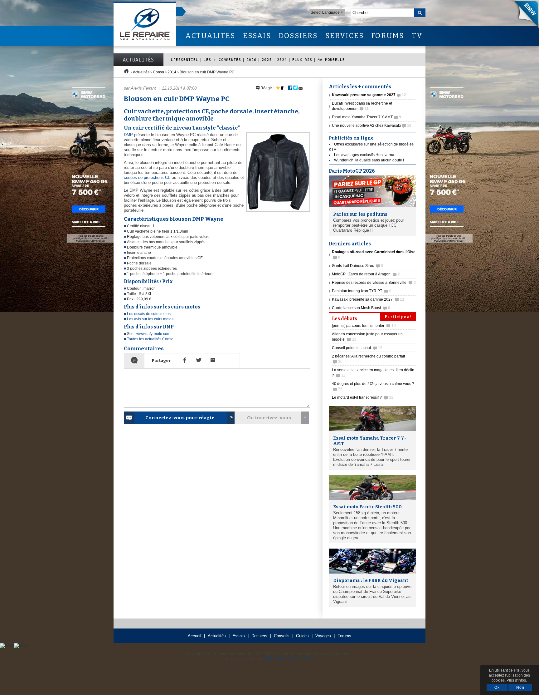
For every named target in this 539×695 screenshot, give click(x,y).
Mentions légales (280, 658)
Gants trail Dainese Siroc (357, 266)
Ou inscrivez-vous (269, 418)
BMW (523, 15)
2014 (172, 72)
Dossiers (259, 635)
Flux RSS (302, 59)
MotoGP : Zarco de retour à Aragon (366, 274)
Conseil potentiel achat (357, 348)
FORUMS (387, 36)
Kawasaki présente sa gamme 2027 (368, 299)
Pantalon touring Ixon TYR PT (361, 291)
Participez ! (398, 317)
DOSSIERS (298, 36)
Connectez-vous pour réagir (179, 418)
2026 (251, 59)
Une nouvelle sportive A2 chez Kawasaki (371, 125)
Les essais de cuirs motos (149, 314)
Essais (238, 635)
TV (417, 36)
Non (520, 687)
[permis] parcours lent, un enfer (364, 325)
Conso (158, 72)
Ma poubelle (331, 59)
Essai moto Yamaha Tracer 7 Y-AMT (366, 117)
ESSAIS (257, 36)
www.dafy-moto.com (153, 334)
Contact (306, 658)
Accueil (194, 635)
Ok (497, 687)
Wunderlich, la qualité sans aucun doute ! (369, 160)
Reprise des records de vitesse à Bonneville (374, 282)
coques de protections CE (147, 177)
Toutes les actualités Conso (150, 339)
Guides (302, 635)
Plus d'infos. (517, 680)
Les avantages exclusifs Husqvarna (364, 155)
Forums (344, 635)
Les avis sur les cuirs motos (150, 319)
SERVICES (344, 36)
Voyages (323, 635)
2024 (282, 59)
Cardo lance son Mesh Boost (361, 308)
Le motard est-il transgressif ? (362, 397)
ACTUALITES (210, 36)
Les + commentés (222, 59)
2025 (267, 59)
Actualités (138, 59)
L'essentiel (184, 59)
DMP (128, 134)
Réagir (266, 88)
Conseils (281, 635)
